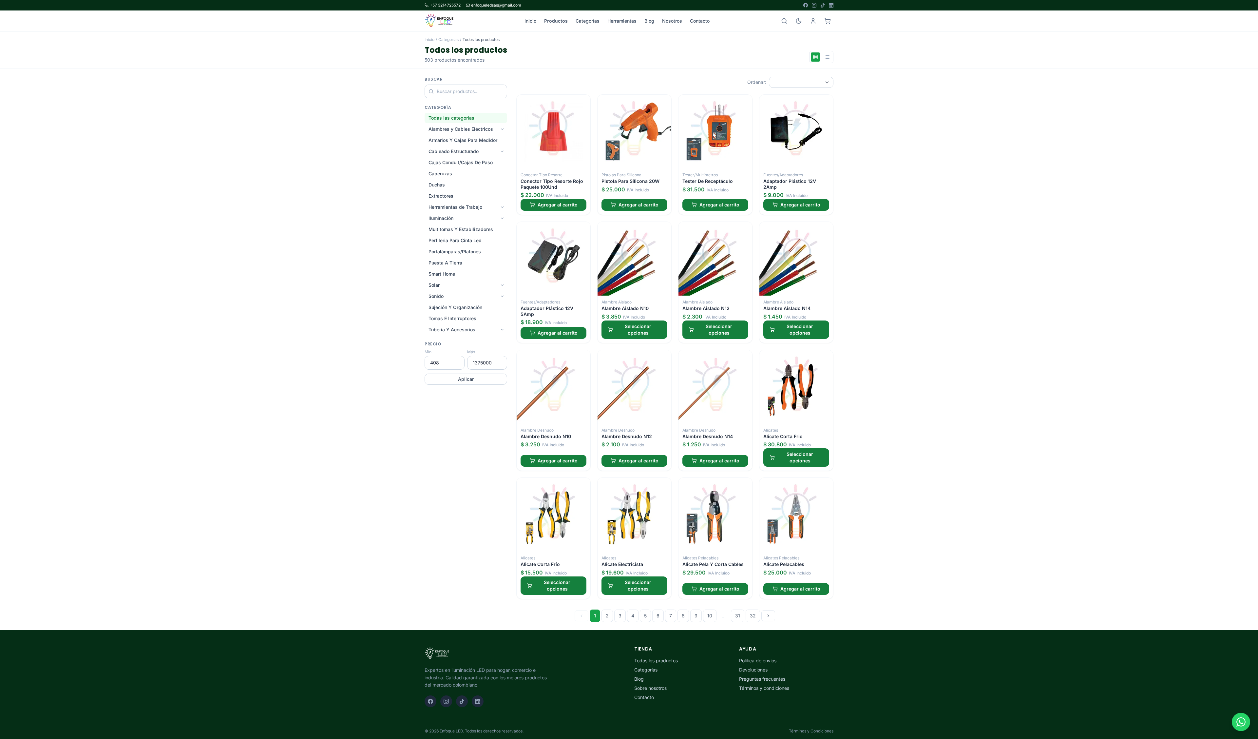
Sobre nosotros (650, 688)
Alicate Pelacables (783, 564)
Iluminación (441, 218)
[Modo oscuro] (799, 21)
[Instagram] (814, 5)
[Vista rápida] (583, 102)
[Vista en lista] (827, 57)
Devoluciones (753, 669)
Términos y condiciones (764, 688)
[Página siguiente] (768, 615)
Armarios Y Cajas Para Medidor (463, 140)
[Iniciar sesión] (813, 21)
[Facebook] (805, 5)
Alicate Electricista (622, 564)
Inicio (530, 21)
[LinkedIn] (831, 5)
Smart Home (442, 274)
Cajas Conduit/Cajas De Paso (461, 162)
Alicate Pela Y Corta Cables (713, 564)
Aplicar (466, 379)
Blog (649, 21)
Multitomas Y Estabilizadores (461, 229)
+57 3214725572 (445, 5)
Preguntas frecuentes (762, 679)
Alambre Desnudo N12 (626, 436)
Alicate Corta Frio (783, 436)
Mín (428, 351)
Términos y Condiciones (811, 731)
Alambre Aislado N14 (786, 308)
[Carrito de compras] (827, 21)
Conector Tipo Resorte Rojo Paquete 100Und (552, 184)
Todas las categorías (451, 118)
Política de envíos (757, 660)
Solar (434, 285)
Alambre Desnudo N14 (707, 436)
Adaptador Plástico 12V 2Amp (789, 184)
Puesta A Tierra (445, 262)
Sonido (436, 296)
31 (737, 615)
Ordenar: (756, 82)
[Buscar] (784, 21)
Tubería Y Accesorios (452, 329)
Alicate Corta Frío (540, 564)
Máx (471, 351)
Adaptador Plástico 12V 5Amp (547, 311)
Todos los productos (656, 660)
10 (709, 615)
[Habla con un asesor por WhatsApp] (1241, 722)
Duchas (437, 184)
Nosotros (672, 21)
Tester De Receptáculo (707, 181)
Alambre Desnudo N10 (546, 436)
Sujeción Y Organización (455, 307)
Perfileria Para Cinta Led (455, 240)
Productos (556, 21)
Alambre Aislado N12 (706, 308)
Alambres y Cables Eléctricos (461, 129)
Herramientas (622, 21)
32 (753, 615)
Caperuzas (440, 173)
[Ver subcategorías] (502, 129)
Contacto (700, 21)
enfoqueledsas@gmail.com (496, 5)
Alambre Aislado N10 (625, 308)
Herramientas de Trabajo (455, 207)
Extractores (441, 196)
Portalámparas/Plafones (455, 251)
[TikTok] (822, 5)
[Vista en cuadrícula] (815, 57)
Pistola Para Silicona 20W (630, 181)
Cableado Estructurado (454, 151)
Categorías (588, 21)
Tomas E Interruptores (452, 318)
